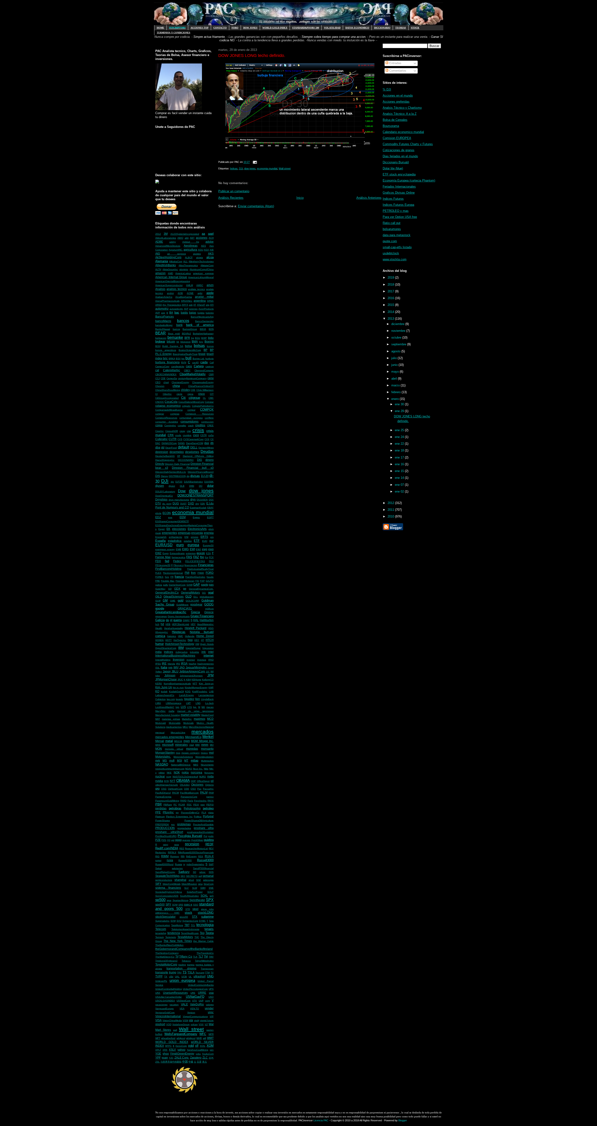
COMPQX (207, 409)
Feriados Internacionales (399, 186)
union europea (182, 981)
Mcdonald (160, 723)
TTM (207, 972)
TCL (193, 925)
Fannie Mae (163, 557)
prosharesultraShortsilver (200, 832)
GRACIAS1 (185, 608)
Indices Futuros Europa (398, 204)
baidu (184, 312)
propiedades (184, 828)
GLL (195, 596)
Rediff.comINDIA (166, 848)
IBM (181, 648)
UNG (210, 976)
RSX (200, 856)
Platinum (160, 816)
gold (180, 600)
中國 (190, 1061)
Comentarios (397, 70)
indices (168, 651)
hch (157, 624)
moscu (204, 753)
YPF (158, 1057)
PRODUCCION (165, 827)
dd (162, 447)
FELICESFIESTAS (195, 561)
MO (212, 745)
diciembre (398, 324)
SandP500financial (203, 868)
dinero (209, 459)
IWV (176, 667)
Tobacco (186, 960)
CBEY (187, 370)
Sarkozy (184, 872)
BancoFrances (164, 316)
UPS (211, 989)
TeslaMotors (185, 936)
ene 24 (400, 437)
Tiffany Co (185, 956)
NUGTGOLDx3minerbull (185, 776)
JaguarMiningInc (196, 667)
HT (202, 640)
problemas (184, 824)
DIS (157, 475)
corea (159, 425)
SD (194, 872)
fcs (206, 557)
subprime (207, 916)
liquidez (189, 698)
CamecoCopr (162, 366)
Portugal (208, 816)
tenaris (209, 929)
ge (184, 588)
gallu (165, 585)
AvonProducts (206, 309)
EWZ (158, 553)
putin (211, 836)
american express (203, 273)
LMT (188, 703)
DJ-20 (205, 475)
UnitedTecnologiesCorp (195, 989)
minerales (181, 744)
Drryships (161, 499)
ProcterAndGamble (203, 824)
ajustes (197, 253)
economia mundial (193, 512)
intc (203, 651)
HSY (196, 640)
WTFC (168, 1046)
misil (191, 745)
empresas (184, 532)
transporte (161, 972)
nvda (210, 776)
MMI (197, 745)
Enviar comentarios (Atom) (256, 206)
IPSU (158, 663)
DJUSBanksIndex (193, 481)
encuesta (197, 532)
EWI (192, 549)
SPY (168, 904)
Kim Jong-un (206, 683)
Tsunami (199, 972)
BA (171, 312)
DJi (164, 480)
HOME (160, 27)
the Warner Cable (203, 941)
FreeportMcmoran (185, 581)
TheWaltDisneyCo (164, 956)
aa (203, 233)
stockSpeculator (165, 916)
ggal (211, 592)
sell (200, 876)
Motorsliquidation (204, 756)
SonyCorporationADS (166, 896)
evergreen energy (165, 549)
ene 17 (400, 457)
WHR (199, 1038)
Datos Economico (357, 27)
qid (172, 840)
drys (193, 499)
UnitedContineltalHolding (168, 989)
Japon (167, 671)
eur (211, 540)
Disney (164, 476)
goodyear (196, 604)
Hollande (189, 636)
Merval (159, 740)
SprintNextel (197, 900)
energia (209, 532)
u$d (171, 976)
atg (207, 305)
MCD (210, 718)
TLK (195, 956)
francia (179, 576)
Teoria (209, 933)
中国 (185, 1061)
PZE (158, 839)
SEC (182, 876)
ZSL (157, 1061)
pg (177, 812)
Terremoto (170, 937)
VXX (201, 1024)
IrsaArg (192, 663)
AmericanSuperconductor (169, 285)
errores (194, 537)
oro (157, 788)
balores (210, 312)
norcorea (196, 772)
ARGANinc (186, 301)
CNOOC (159, 402)
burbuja (209, 358)
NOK (177, 772)
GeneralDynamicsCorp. (201, 588)
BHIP (204, 338)
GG (204, 592)
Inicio (300, 197)
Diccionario (382, 27)
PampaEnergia (163, 796)
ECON (167, 512)
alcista (199, 257)
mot (211, 752)
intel (211, 651)
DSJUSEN (202, 499)
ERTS (204, 536)
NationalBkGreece (181, 764)
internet (209, 655)
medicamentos (174, 727)
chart (166, 382)
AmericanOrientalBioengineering (172, 281)
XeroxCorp (181, 1046)
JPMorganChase (166, 679)
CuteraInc (161, 439)
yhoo (166, 1053)
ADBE (159, 241)
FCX (211, 557)
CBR (211, 374)
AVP (157, 312)
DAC (157, 443)
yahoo (181, 1049)
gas (211, 584)
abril (394, 378)
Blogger (402, 1120)
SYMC (202, 921)
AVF (186, 309)
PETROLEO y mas (396, 211)
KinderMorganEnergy (196, 687)
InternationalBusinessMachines (175, 655)
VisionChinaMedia (172, 1020)
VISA (158, 1020)
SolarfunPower (195, 892)
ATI (212, 305)
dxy (197, 503)
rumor (158, 860)
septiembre (399, 344)
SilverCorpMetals (171, 884)
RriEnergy (191, 856)
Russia (178, 864)
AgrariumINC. (176, 249)
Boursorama (391, 126)
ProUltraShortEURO (166, 836)
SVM (173, 921)
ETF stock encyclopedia (399, 174)
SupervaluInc (162, 921)
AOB (180, 293)
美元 (204, 1061)
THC (196, 937)
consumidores (189, 421)
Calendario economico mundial (403, 132)
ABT (192, 238)
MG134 (178, 741)
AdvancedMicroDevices (167, 246)
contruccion (207, 421)
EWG (185, 549)
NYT (172, 780)
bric (165, 358)
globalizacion (207, 596)
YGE (158, 1053)
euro (180, 545)
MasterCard (207, 715)
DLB (182, 486)
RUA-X (209, 856)
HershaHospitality (173, 628)
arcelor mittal (204, 296)
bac (176, 312)
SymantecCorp (190, 921)
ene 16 (400, 464)
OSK (186, 788)
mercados (202, 731)
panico (210, 796)
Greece (209, 612)
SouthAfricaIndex (189, 896)
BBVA (203, 329)
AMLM (189, 285)
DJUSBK (209, 481)
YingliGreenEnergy (182, 1053)
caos (189, 366)
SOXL (204, 895)
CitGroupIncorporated (167, 398)
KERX (158, 683)
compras (174, 414)
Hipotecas (178, 632)
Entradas (394, 63)
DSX (211, 499)
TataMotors (177, 925)
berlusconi (160, 338)
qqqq (178, 839)
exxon (201, 553)
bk (178, 341)
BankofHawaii (162, 329)
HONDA (159, 640)
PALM (204, 792)
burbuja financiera (167, 362)
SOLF (210, 892)
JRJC (180, 679)
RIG (157, 856)
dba (157, 447)
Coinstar (209, 402)
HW (197, 644)
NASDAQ (161, 764)
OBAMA (183, 781)
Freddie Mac (167, 581)
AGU (200, 249)
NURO (202, 776)
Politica (197, 816)
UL (190, 976)
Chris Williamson (205, 390)
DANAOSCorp (169, 443)
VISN (185, 1020)
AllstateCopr (207, 265)
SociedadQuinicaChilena (168, 892)
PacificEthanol (163, 792)
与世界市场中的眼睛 (170, 1061)
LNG (198, 703)
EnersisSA (161, 537)
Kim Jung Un (163, 687)
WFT (157, 1038)
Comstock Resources (199, 414)
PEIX (196, 804)
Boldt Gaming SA (172, 346)
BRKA (172, 358)
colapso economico (168, 405)
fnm (193, 572)
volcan (194, 1024)
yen (212, 1050)
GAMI (190, 585)
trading (182, 964)
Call (212, 362)
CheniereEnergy (180, 382)
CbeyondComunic (204, 370)
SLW (194, 888)
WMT (210, 1037)
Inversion (178, 659)
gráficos (209, 608)
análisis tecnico (196, 289)
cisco (201, 393)
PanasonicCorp (189, 796)
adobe (209, 241)
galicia (158, 585)
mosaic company (190, 753)
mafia (171, 711)
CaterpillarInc (171, 370)
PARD (183, 800)
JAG (182, 667)
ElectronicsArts (197, 528)
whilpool (181, 1038)
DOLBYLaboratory (165, 491)
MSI (179, 760)
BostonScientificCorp (190, 350)
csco (196, 435)
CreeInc (159, 431)
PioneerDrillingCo (190, 812)
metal (169, 741)
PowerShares (162, 820)
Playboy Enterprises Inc (179, 816)
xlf (196, 1045)
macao (210, 707)
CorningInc (170, 425)
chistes (185, 389)
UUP (201, 1000)
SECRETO (192, 876)
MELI (185, 727)
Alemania (161, 261)
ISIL (157, 667)
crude (178, 435)
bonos (210, 346)
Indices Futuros (393, 198)
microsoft (168, 744)
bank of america (200, 325)
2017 (391, 291)
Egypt (161, 529)
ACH (211, 238)
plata (211, 812)
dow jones (201, 490)
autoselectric (176, 309)
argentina (200, 300)
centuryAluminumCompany (192, 378)
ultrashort (199, 976)
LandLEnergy (186, 695)
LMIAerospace (173, 703)
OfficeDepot (203, 781)
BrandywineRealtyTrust (185, 354)
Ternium (159, 937)
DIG (199, 459)
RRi (182, 856)
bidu (211, 337)
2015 (391, 305)
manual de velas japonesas (195, 711)
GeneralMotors (190, 592)
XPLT (158, 1050)
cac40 (195, 362)
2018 (391, 284)
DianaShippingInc (164, 460)
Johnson (169, 675)
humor (159, 644)
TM (206, 956)
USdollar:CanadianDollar (168, 997)
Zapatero (195, 1057)
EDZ (158, 517)
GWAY (186, 620)
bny (201, 341)
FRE (157, 581)
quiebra (209, 840)
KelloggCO (208, 679)
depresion (161, 451)
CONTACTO (220, 27)
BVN (183, 362)
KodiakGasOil (176, 691)
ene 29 (400, 411)
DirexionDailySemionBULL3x (170, 472)
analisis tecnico (177, 288)
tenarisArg (160, 933)
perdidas (161, 808)
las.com (171, 699)
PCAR (181, 804)
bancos (183, 321)
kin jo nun (178, 687)
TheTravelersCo (205, 953)
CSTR (203, 435)
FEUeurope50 (162, 565)
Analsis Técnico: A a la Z (400, 113)
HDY (193, 624)
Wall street (191, 1029)
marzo (396, 385)
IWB (170, 667)
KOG (188, 691)
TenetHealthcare (190, 933)
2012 (158, 234)
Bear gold (174, 333)
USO (211, 997)
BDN (211, 329)
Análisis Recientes (230, 197)
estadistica (174, 540)
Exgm (166, 553)
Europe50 (208, 545)
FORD (210, 572)
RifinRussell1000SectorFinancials (196, 852)
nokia (185, 772)
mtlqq (194, 760)
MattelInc (187, 719)
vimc (211, 1012)
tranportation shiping (181, 968)
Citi (183, 397)
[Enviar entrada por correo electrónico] (254, 162)
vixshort (160, 1024)
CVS (179, 439)
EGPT (210, 517)
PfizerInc (168, 812)
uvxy (207, 1000)
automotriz (162, 308)
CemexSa (172, 378)
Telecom (160, 928)
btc (183, 358)
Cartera (199, 366)
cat (157, 370)
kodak (164, 691)
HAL (196, 620)
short (191, 880)
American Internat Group (171, 277)
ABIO (180, 238)
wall (175, 1030)
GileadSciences (173, 596)
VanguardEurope (164, 1008)
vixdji (196, 1020)
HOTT (168, 640)
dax (206, 442)
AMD (170, 273)
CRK (171, 435)
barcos (176, 329)
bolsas (199, 346)
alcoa (210, 257)
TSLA (190, 972)
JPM (210, 675)
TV (212, 972)
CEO (157, 382)
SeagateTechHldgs (167, 875)
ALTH (158, 269)
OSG (164, 788)
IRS (178, 663)
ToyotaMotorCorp (166, 964)
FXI (197, 581)
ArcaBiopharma (183, 297)
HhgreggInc (161, 632)
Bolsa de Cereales (395, 120)
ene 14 (400, 477)
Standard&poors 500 (305, 27)
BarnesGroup (190, 329)
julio (394, 358)
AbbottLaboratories (165, 238)
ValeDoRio (197, 1004)
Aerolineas (191, 245)
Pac (199, 788)
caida (204, 362)
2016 (391, 298)
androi (170, 293)
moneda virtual (174, 749)
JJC (208, 671)
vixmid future (207, 1020)
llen (197, 698)
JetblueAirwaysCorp (192, 671)
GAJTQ (210, 581)
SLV (186, 888)
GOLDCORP (192, 600)
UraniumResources (175, 992)
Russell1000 (185, 860)
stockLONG (206, 912)
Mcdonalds (174, 723)
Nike (206, 768)
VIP (212, 1016)
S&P (211, 864)
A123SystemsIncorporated (184, 234)
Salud (158, 868)
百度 (199, 1061)
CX (212, 439)
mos (178, 753)
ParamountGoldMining (167, 800)
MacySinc (160, 711)
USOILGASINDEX (165, 1000)
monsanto (207, 748)
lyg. (195, 707)
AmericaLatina (183, 273)
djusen (159, 485)
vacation (174, 1004)
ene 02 (400, 491)
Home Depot (205, 635)
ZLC (205, 1057)
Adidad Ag (190, 242)
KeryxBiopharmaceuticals (177, 683)
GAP (196, 584)
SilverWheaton (189, 884)
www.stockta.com (394, 259)
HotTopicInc (180, 640)
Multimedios (207, 760)
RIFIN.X (172, 852)
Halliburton (207, 620)
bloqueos (185, 341)
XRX (165, 1050)
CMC (211, 398)
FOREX (159, 577)
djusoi (172, 486)
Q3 (168, 840)
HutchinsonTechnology (179, 643)
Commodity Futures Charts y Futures (408, 144)
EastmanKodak (198, 507)
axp (163, 312)
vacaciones (161, 1004)
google (159, 608)
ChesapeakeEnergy (203, 382)
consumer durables (166, 421)
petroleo (208, 808)
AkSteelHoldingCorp (168, 257)
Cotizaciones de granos (398, 150)
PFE (158, 812)
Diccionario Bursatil (396, 162)
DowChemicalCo (164, 495)
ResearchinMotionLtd (196, 848)
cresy (182, 431)
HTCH (210, 639)
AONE (190, 293)
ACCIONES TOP (199, 27)
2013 (391, 318)
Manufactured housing (167, 715)
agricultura (190, 249)
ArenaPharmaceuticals (167, 301)
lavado (179, 699)
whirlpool (190, 1038)
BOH (157, 346)
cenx (211, 378)
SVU (179, 921)
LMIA (158, 703)
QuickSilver (197, 840)
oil (212, 780)
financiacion (190, 565)
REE (181, 848)
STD (187, 909)
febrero (396, 392)
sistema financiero (168, 887)
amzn (210, 285)
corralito (182, 425)
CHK (193, 390)
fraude (210, 577)
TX (165, 976)
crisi (189, 431)
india (158, 651)
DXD (191, 503)
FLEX (158, 573)
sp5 (212, 896)
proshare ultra (204, 827)
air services (176, 253)
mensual (159, 732)
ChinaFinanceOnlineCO (201, 386)
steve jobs (207, 909)
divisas (195, 476)
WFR (211, 1034)
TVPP (159, 976)
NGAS (188, 768)
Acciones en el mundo (398, 95)
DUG (176, 503)
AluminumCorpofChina (202, 269)
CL (204, 398)
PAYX (211, 800)
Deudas (207, 452)
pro (173, 824)
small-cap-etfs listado (397, 247)
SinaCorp (209, 884)
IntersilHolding (162, 659)
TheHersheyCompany (167, 953)
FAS (189, 557)
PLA (203, 812)
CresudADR (171, 431)
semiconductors (163, 880)
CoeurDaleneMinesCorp (191, 402)
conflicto (209, 417)
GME (172, 600)
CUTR (173, 439)
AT (194, 305)
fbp (202, 557)
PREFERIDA (162, 824)
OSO (193, 788)
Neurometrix (207, 764)
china (176, 386)
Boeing (209, 341)
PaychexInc (200, 800)
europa (193, 545)
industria (194, 652)
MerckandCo (193, 736)
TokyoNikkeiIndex (204, 960)
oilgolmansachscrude (166, 784)
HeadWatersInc (205, 624)
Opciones (197, 784)
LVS (183, 706)
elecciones (179, 528)
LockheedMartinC (164, 707)
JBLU (174, 671)
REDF (209, 844)
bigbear (160, 341)
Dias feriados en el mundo (400, 156)
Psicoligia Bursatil (190, 836)
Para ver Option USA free (400, 217)
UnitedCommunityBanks (201, 985)
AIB (212, 249)
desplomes (192, 451)
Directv (159, 463)
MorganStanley (165, 752)
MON (158, 748)
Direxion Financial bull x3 (193, 467)
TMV (211, 956)
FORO (235, 27)
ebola (158, 513)
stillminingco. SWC (167, 913)
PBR (158, 804)
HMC (180, 636)
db (212, 442)
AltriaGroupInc (170, 269)
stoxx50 (184, 917)
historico (171, 636)
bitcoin (171, 341)
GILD (158, 596)
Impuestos (208, 648)
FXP (202, 581)
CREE (210, 425)
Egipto (196, 517)
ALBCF (189, 257)
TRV (179, 972)
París (190, 800)
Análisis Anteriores (369, 197)
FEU (211, 561)
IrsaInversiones (205, 663)
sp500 (160, 900)
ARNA (210, 301)
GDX (177, 588)
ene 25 (400, 430)
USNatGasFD (195, 996)
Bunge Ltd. (199, 358)
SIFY (158, 883)
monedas (192, 748)
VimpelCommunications (195, 1016)
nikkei (162, 772)
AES (203, 246)
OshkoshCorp (175, 788)
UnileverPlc (161, 981)
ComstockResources (166, 417)
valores (210, 1004)
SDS (211, 872)
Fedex (177, 561)
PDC (189, 804)
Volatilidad (332, 27)
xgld (191, 1045)
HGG (211, 628)
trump (172, 972)
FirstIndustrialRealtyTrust (200, 569)
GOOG (209, 604)
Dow (182, 491)
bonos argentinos (165, 350)
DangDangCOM (194, 443)
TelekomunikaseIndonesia (185, 929)
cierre (179, 394)
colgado (186, 406)
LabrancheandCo (164, 695)
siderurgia (208, 880)
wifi (204, 1038)
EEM (183, 517)
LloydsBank (207, 699)
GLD (188, 596)
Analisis (160, 288)
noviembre (398, 330)
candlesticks (177, 366)
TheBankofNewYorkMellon (169, 945)
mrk (157, 760)
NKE (169, 772)
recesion (192, 844)
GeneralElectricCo (167, 592)
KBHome (196, 679)
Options (209, 784)
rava (176, 844)
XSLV (172, 1049)
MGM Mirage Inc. (202, 740)
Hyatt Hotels (207, 644)
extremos (191, 553)
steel (195, 908)
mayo (395, 371)
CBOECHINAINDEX (166, 374)
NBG (195, 764)
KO (157, 691)
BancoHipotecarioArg (202, 316)
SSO (195, 904)
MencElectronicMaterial (201, 727)
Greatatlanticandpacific (170, 612)
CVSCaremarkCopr (193, 439)
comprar (159, 414)
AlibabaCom (175, 261)
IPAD (211, 659)
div (188, 476)
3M (166, 233)
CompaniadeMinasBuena (169, 410)
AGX (206, 249)
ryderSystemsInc (195, 864)
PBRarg (167, 804)
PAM (211, 792)
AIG (157, 253)
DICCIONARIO (186, 460)
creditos (200, 425)
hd (162, 624)
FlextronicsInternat (173, 573)
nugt (168, 776)
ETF (197, 540)
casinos (209, 366)
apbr (200, 293)
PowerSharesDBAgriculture (199, 820)
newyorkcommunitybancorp (169, 768)
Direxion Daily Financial (177, 464)
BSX (178, 358)
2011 (391, 509)
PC (175, 804)
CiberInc (167, 394)
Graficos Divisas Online (399, 192)
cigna (190, 394)
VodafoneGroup (181, 1024)
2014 (391, 312)
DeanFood (171, 447)
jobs (157, 675)
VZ (206, 1024)
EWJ (198, 549)
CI (156, 394)
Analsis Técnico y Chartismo (402, 107)
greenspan (161, 616)
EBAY (210, 507)
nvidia (159, 780)
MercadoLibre (178, 732)
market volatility (191, 714)
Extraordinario (177, 553)
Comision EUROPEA (397, 138)
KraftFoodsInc (199, 691)
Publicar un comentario (233, 191)
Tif (176, 956)
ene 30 (400, 404)
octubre (396, 337)
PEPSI (210, 804)
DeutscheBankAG (165, 456)
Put (205, 836)
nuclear (160, 776)
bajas (192, 312)
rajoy (165, 844)
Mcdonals (188, 723)
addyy (172, 242)
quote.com (390, 241)
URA (157, 993)
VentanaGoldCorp (165, 1012)
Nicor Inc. (198, 768)
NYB (166, 781)
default (183, 447)
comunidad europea (190, 417)
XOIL (202, 1046)
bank (179, 324)
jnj (212, 671)
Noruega (209, 772)
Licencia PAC (320, 1120)
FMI (187, 572)
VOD (168, 1024)
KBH (188, 679)
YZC (171, 1057)
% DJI (387, 89)
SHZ (198, 880)
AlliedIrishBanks (165, 265)
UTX (194, 1000)
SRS (180, 904)
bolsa (188, 345)
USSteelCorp (184, 1000)
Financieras (206, 565)
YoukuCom (208, 1054)
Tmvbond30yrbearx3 (166, 960)
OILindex (185, 784)
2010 (391, 516)
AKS (211, 253)
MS (165, 760)
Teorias (400, 27)
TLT (200, 956)
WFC (202, 1034)
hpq (190, 639)
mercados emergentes (169, 736)
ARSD (158, 305)
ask (191, 305)
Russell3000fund (164, 864)
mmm (204, 744)
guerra (177, 620)
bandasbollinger (164, 325)
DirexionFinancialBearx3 (201, 472)
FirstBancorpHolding (168, 568)
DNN (191, 486)
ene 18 (400, 450)
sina (200, 884)
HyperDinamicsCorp (165, 648)
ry (184, 864)
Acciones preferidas (396, 101)
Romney (174, 856)
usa (211, 992)
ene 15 (400, 471)
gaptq (204, 584)
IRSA (184, 663)
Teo (202, 932)
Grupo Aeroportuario (179, 616)
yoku (198, 1054)
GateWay (160, 588)
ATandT (201, 305)
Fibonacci (179, 565)
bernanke (175, 337)
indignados (181, 652)
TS (185, 972)
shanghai (180, 879)
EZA (208, 553)
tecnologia (205, 925)
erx (212, 537)
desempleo (177, 451)
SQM (174, 904)
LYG (189, 707)
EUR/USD (164, 545)
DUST (183, 503)
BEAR (160, 333)
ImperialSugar (193, 648)
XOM (210, 1045)
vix (191, 1020)
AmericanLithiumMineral (201, 277)
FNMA (201, 573)
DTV (158, 503)
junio (395, 365)
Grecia (195, 612)
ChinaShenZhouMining (167, 390)
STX (194, 916)
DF (178, 456)
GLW (157, 600)
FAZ (196, 557)
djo (172, 481)
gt (171, 620)
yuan (165, 1057)
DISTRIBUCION (177, 476)
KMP (211, 687)
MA (203, 707)
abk (187, 238)
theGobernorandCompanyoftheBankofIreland (184, 948)
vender (209, 1008)
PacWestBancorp (189, 792)
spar (169, 900)
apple (210, 293)
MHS (157, 745)
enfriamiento (175, 537)
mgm (187, 740)
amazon (160, 273)
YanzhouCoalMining (197, 1050)
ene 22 (400, 443)
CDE (163, 378)
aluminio (183, 269)
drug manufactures (179, 499)
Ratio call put (391, 223)
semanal (208, 875)
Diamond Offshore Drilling (198, 456)
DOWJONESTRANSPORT (195, 495)
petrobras (175, 808)
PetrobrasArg (192, 808)
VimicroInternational (168, 1016)
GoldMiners (182, 604)
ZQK (211, 1057)
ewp (204, 549)
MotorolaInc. (163, 756)
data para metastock (396, 235)
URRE (202, 992)
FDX (158, 561)
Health (158, 628)
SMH (202, 888)
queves (186, 840)
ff (172, 565)
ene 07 (400, 484)
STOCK (415, 27)
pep (203, 804)
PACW (175, 792)
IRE (164, 663)
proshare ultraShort (169, 831)
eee (170, 517)
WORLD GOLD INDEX (274, 27)
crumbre (187, 435)
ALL (185, 261)
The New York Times (177, 940)
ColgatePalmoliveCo (203, 406)
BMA (195, 341)
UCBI (184, 976)
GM (165, 600)
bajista (201, 312)
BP (205, 349)
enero (395, 399)
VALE (184, 1004)
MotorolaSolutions (183, 756)
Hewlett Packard (196, 627)
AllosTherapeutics (188, 265)
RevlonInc (160, 852)
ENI (186, 537)
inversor (191, 659)
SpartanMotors (180, 900)
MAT (157, 719)
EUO (204, 541)
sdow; (202, 872)
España (160, 540)
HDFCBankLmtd (180, 624)
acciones (201, 237)
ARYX (185, 305)
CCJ (157, 378)
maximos (199, 718)
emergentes (169, 532)
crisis (198, 430)
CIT (212, 394)
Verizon (191, 1012)
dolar (210, 485)
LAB (211, 691)
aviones (193, 309)
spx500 (160, 904)
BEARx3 (186, 333)
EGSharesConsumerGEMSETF (172, 521)
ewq (211, 549)
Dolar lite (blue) (393, 168)
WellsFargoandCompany (180, 1034)
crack (191, 425)
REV (211, 848)
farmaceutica (178, 557)
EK (168, 528)
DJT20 (178, 481)
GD (170, 588)
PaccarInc (208, 788)
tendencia (173, 932)
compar (191, 410)
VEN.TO (194, 1008)
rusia (170, 860)
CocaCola (171, 401)
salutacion (177, 868)
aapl (211, 233)
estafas (188, 541)
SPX (210, 900)
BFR (187, 337)
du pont (166, 503)
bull (188, 358)
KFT (195, 683)
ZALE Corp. (181, 1057)
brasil (201, 353)
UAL (177, 976)
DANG (181, 443)
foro (167, 577)
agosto (396, 351)
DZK (202, 503)
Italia (164, 667)
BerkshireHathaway (203, 333)
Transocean (207, 968)
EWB (178, 549)
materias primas (171, 719)
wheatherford (168, 1038)
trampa (190, 964)
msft (171, 760)
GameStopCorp (177, 585)
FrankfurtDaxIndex (195, 577)
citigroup (194, 397)
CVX (207, 439)
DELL (194, 447)
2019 (391, 277)
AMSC (199, 285)
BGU (197, 338)
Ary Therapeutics (172, 305)
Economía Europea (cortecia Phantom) (409, 180)
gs (167, 620)
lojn (177, 707)
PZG (163, 840)
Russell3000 (205, 860)
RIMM (165, 856)
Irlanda (171, 663)
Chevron (159, 386)
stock (188, 912)
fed (167, 561)
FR (172, 577)
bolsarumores (392, 229)
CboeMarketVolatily (193, 374)
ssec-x (188, 904)
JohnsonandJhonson (191, 675)
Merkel (208, 737)
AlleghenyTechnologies (201, 261)
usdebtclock (391, 253)
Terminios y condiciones (173, 32)
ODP (193, 781)
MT (186, 760)
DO (200, 486)
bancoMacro (163, 320)
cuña (211, 435)
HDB (168, 624)
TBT (187, 925)
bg (192, 338)
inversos (201, 659)
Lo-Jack (209, 703)
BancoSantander (204, 321)
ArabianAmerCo (163, 297)
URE (193, 993)
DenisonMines (206, 447)
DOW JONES (250, 27)
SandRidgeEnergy (165, 872)
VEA (182, 1008)
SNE (211, 888)
